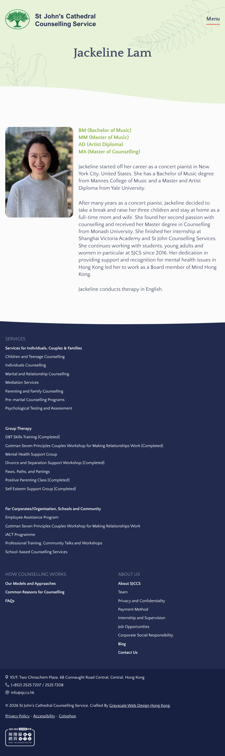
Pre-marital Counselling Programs (34, 399)
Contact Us (127, 652)
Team (122, 592)
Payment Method (133, 609)
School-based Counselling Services (36, 552)
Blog (122, 644)
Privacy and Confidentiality (141, 601)
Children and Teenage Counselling (35, 356)
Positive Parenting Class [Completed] (37, 480)
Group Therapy (18, 428)
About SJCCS (129, 583)
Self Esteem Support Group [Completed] (40, 489)
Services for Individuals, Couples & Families (43, 348)
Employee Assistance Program (31, 517)
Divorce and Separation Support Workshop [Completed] (54, 463)
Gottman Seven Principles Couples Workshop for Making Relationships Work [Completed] (84, 446)
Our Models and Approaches (30, 583)
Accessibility (44, 716)
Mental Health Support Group (31, 454)
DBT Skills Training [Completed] (32, 437)
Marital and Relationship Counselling (37, 374)
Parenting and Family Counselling (34, 391)
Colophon (67, 716)
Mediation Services (22, 382)
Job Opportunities (133, 626)
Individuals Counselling (25, 365)
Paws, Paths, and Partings (27, 471)
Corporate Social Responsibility (145, 635)
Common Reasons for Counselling (34, 592)
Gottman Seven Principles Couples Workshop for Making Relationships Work (72, 526)
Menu (213, 19)
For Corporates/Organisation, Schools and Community (53, 509)
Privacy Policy (17, 716)
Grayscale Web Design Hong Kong (139, 705)
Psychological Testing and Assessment (38, 408)
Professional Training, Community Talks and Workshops (53, 543)
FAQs (9, 601)
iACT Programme (20, 534)
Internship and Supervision (141, 618)
